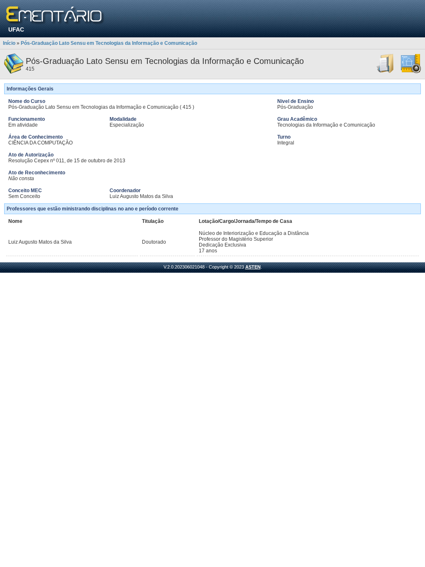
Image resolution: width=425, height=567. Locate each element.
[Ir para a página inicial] (55, 15)
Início (9, 43)
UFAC (16, 29)
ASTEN (253, 266)
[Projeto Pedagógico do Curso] (411, 72)
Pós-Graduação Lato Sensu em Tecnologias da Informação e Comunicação (109, 43)
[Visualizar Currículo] (386, 72)
